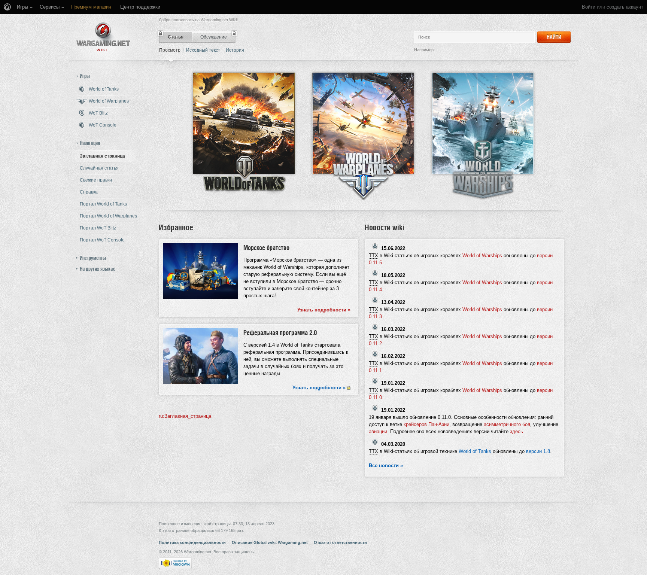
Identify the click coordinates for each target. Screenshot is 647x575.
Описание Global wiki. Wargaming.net (270, 542)
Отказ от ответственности (340, 542)
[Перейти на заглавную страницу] (103, 36)
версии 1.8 (538, 451)
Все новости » (386, 465)
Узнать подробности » (323, 310)
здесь (516, 431)
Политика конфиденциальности (192, 542)
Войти (588, 7)
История (235, 50)
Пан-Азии (438, 424)
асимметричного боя (507, 424)
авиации (378, 431)
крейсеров (415, 424)
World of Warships (482, 255)
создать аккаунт (625, 7)
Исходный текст (203, 50)
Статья (175, 37)
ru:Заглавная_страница (185, 416)
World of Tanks (475, 451)
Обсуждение (213, 37)
